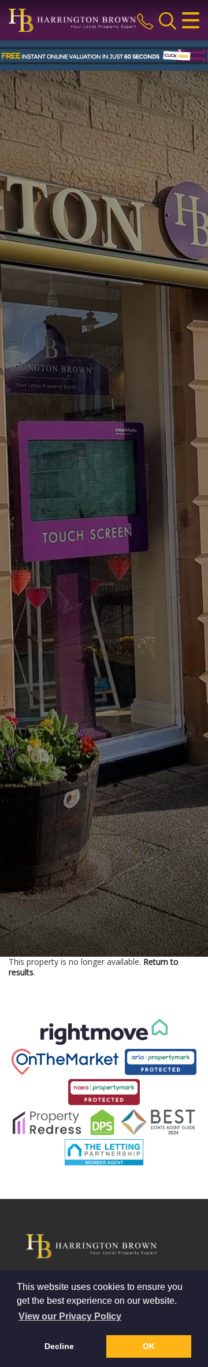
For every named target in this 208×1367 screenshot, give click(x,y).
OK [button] (149, 1346)
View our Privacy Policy (69, 1316)
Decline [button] (59, 1346)
